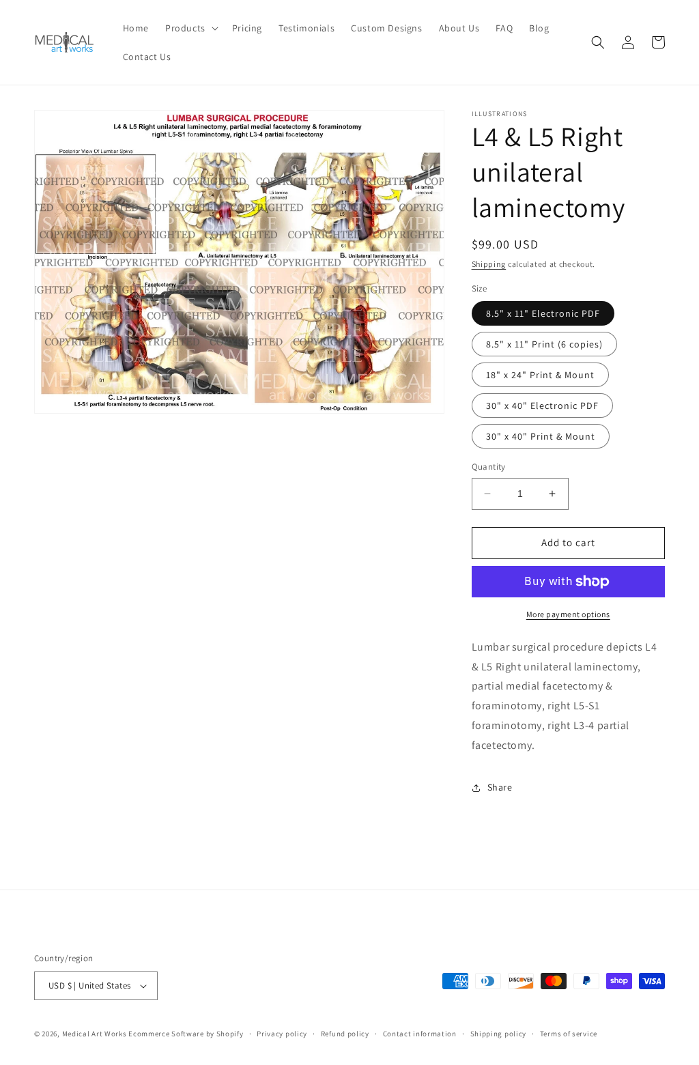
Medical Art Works (94, 1033)
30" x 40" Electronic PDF (542, 405)
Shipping (489, 264)
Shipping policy (498, 1033)
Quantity (489, 466)
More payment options (568, 614)
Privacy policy (282, 1033)
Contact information (420, 1033)
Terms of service (568, 1033)
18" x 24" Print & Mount (540, 375)
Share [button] (500, 787)
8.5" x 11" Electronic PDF (543, 313)
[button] (190, 28)
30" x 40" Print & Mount (540, 436)
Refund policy (345, 1033)
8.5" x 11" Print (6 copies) (544, 344)
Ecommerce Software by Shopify (185, 1033)
